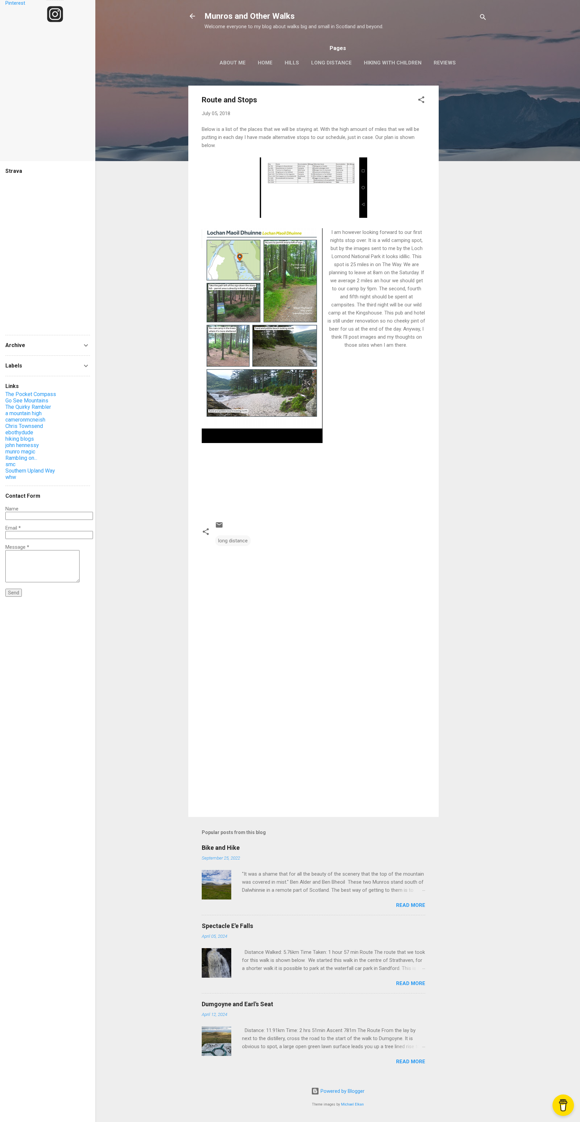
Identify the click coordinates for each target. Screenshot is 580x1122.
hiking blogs (19, 439)
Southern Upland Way (30, 471)
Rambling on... (21, 458)
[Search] (483, 18)
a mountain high (23, 413)
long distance (233, 541)
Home (265, 63)
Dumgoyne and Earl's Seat (237, 1004)
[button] (421, 101)
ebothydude (19, 432)
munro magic (20, 451)
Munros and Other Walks (249, 16)
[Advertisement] (465, 186)
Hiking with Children (393, 63)
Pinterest (15, 3)
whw (10, 477)
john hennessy (22, 445)
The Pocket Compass (30, 394)
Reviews (445, 63)
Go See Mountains (26, 400)
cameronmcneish (25, 420)
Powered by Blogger (342, 1091)
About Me (233, 63)
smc (10, 464)
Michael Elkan (352, 1104)
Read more (410, 905)
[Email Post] (219, 527)
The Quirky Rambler (28, 407)
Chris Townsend (24, 426)
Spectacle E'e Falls (227, 925)
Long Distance (331, 63)
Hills (292, 63)
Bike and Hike (221, 847)
